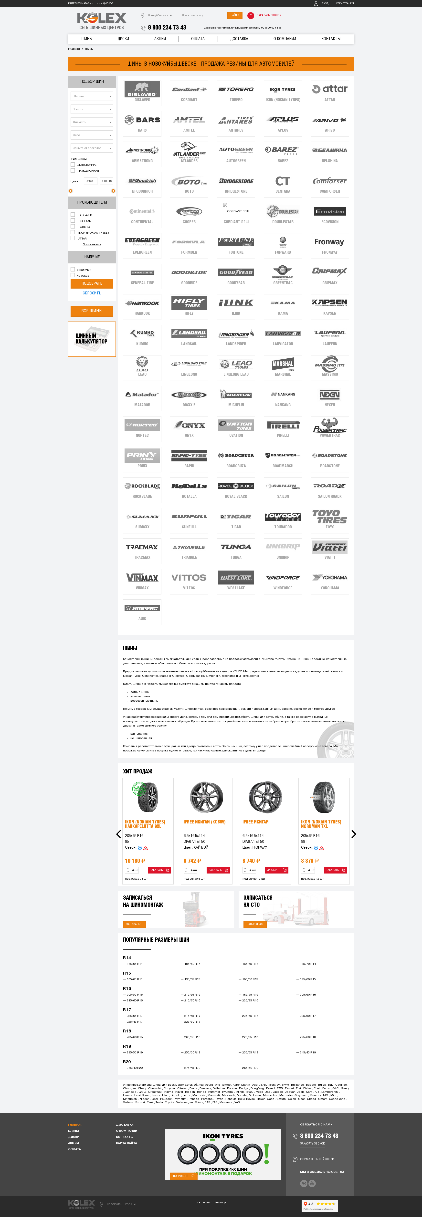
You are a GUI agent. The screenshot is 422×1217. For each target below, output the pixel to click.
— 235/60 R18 (133, 1037)
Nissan (144, 1099)
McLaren (255, 1095)
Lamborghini (329, 1092)
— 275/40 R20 (133, 1068)
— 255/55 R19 (248, 1052)
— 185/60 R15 (248, 979)
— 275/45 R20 (190, 1068)
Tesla (159, 1102)
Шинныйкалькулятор (91, 338)
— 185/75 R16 (248, 995)
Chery (142, 1088)
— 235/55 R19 (133, 1052)
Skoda (311, 1099)
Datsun (232, 1088)
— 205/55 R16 (133, 995)
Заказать (157, 870)
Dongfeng (257, 1088)
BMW (285, 1085)
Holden (190, 1092)
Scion (292, 1099)
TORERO (84, 227)
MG (325, 1095)
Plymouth (180, 1099)
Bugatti (311, 1085)
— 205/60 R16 (306, 995)
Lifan (165, 1095)
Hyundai (227, 1092)
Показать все (92, 244)
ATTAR (82, 239)
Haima (168, 1092)
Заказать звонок (269, 15)
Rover (261, 1099)
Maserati (214, 1095)
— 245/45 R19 (306, 1052)
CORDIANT (85, 221)
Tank (150, 1102)
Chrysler (169, 1088)
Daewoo (205, 1088)
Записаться (134, 924)
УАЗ (237, 1102)
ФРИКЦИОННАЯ (87, 171)
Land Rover (142, 1095)
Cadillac (341, 1085)
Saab (270, 1099)
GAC (335, 1088)
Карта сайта (126, 1143)
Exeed (270, 1088)
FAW (280, 1088)
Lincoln (175, 1095)
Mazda (242, 1095)
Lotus (186, 1095)
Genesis (130, 1092)
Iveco (259, 1092)
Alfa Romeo (223, 1085)
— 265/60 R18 (190, 1037)
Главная (74, 49)
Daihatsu (219, 1088)
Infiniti (240, 1092)
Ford (317, 1088)
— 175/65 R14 (133, 964)
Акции (160, 39)
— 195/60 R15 (306, 979)
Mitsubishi (130, 1099)
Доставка (239, 39)
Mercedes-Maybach (293, 1095)
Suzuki (140, 1102)
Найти (235, 15)
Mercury (315, 1095)
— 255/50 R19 (190, 1052)
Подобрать (92, 283)
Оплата (198, 39)
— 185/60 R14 (190, 964)
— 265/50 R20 (248, 1068)
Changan (129, 1088)
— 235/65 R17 (248, 1016)
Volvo (198, 1102)
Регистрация (345, 3)
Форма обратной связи (317, 1159)
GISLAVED (85, 215)
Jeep (300, 1092)
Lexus (156, 1095)
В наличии (83, 270)
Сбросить (92, 293)
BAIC (264, 1085)
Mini (333, 1095)
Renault (230, 1099)
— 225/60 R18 (306, 1037)
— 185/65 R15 (133, 979)
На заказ (82, 276)
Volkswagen (184, 1102)
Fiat (298, 1088)
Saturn (281, 1099)
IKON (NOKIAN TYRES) (93, 233)
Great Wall (155, 1092)
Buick (322, 1085)
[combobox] (92, 96)
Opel (155, 1099)
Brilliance (297, 1085)
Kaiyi (309, 1092)
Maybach (228, 1095)
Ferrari (289, 1088)
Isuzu (249, 1092)
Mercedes (270, 1095)
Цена (74, 181)
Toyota (169, 1102)
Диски (123, 39)
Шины (86, 39)
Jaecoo (278, 1092)
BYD (330, 1085)
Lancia (127, 1095)
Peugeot (166, 1099)
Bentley (274, 1085)
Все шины (92, 311)
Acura (209, 1085)
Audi (255, 1085)
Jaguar (290, 1092)
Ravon (219, 1099)
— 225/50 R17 (190, 1022)
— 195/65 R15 (190, 979)
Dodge (243, 1088)
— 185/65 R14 (248, 964)
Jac (267, 1092)
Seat (301, 1099)
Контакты (330, 39)
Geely (345, 1088)
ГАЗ (214, 1102)
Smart (322, 1099)
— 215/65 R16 (190, 995)
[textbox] (92, 96)
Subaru (128, 1102)
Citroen (182, 1088)
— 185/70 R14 (306, 964)
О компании (285, 39)
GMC (142, 1092)
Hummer (214, 1092)
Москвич (226, 1102)
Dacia (193, 1088)
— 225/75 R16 (248, 1000)
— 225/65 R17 (133, 1016)
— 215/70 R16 (190, 1000)
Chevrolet (154, 1088)
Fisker (307, 1088)
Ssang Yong (337, 1099)
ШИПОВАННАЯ (86, 165)
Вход (325, 3)
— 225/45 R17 (133, 1022)
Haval (179, 1092)
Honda (201, 1092)
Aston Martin (241, 1085)
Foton (326, 1088)
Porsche (206, 1099)
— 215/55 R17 (190, 1016)
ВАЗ (207, 1102)
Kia (317, 1092)
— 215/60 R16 (133, 1000)
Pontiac (194, 1099)
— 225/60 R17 (306, 1016)
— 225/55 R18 (248, 1037)
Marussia (198, 1095)
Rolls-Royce (246, 1099)
